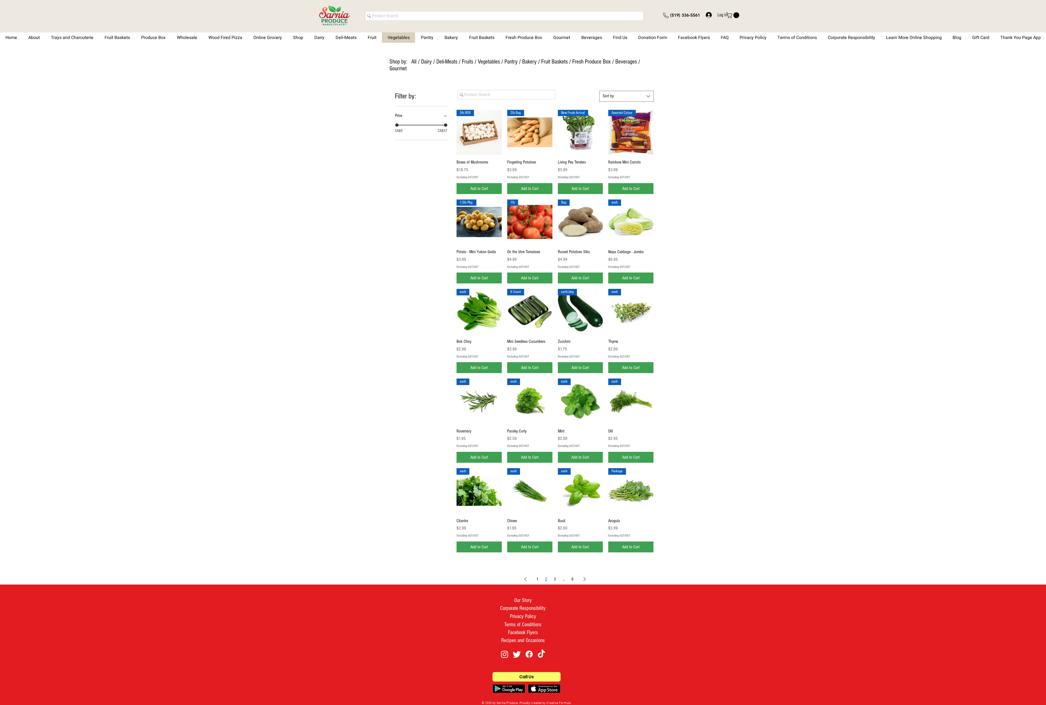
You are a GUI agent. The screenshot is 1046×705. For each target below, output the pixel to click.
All (413, 61)
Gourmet (398, 68)
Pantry (511, 61)
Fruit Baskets (555, 61)
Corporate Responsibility (523, 608)
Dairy (426, 61)
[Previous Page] (525, 579)
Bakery (529, 61)
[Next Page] (584, 579)
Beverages (626, 61)
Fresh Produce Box (591, 61)
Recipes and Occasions (523, 640)
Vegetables (489, 61)
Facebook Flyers (523, 633)
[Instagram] (504, 654)
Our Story (523, 600)
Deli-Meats (446, 61)
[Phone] (666, 15)
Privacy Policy (523, 616)
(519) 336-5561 (685, 15)
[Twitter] (517, 654)
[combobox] (626, 96)
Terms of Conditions (523, 625)
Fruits (467, 61)
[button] (733, 15)
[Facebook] (529, 654)
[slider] (397, 125)
